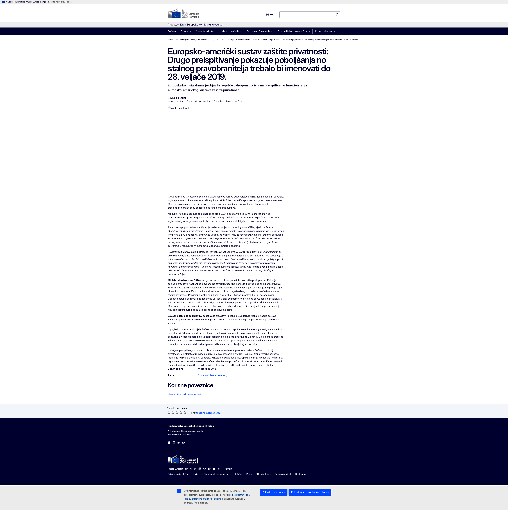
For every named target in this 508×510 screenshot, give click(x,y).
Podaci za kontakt (324, 31)
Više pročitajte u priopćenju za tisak (184, 394)
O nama (184, 31)
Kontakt (228, 468)
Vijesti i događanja (230, 31)
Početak (172, 31)
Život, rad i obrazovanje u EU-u (292, 31)
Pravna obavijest (283, 474)
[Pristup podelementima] (191, 31)
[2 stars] (171, 412)
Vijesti (221, 39)
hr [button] (272, 14)
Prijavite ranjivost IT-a (178, 474)
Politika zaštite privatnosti (258, 474)
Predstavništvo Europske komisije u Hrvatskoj (187, 39)
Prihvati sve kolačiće (273, 492)
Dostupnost (301, 474)
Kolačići (238, 474)
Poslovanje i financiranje (258, 31)
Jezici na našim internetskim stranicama (211, 474)
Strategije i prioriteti (205, 31)
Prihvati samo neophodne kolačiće (310, 492)
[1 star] (169, 412)
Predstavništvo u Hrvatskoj (212, 375)
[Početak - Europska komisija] (189, 13)
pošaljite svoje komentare (209, 413)
